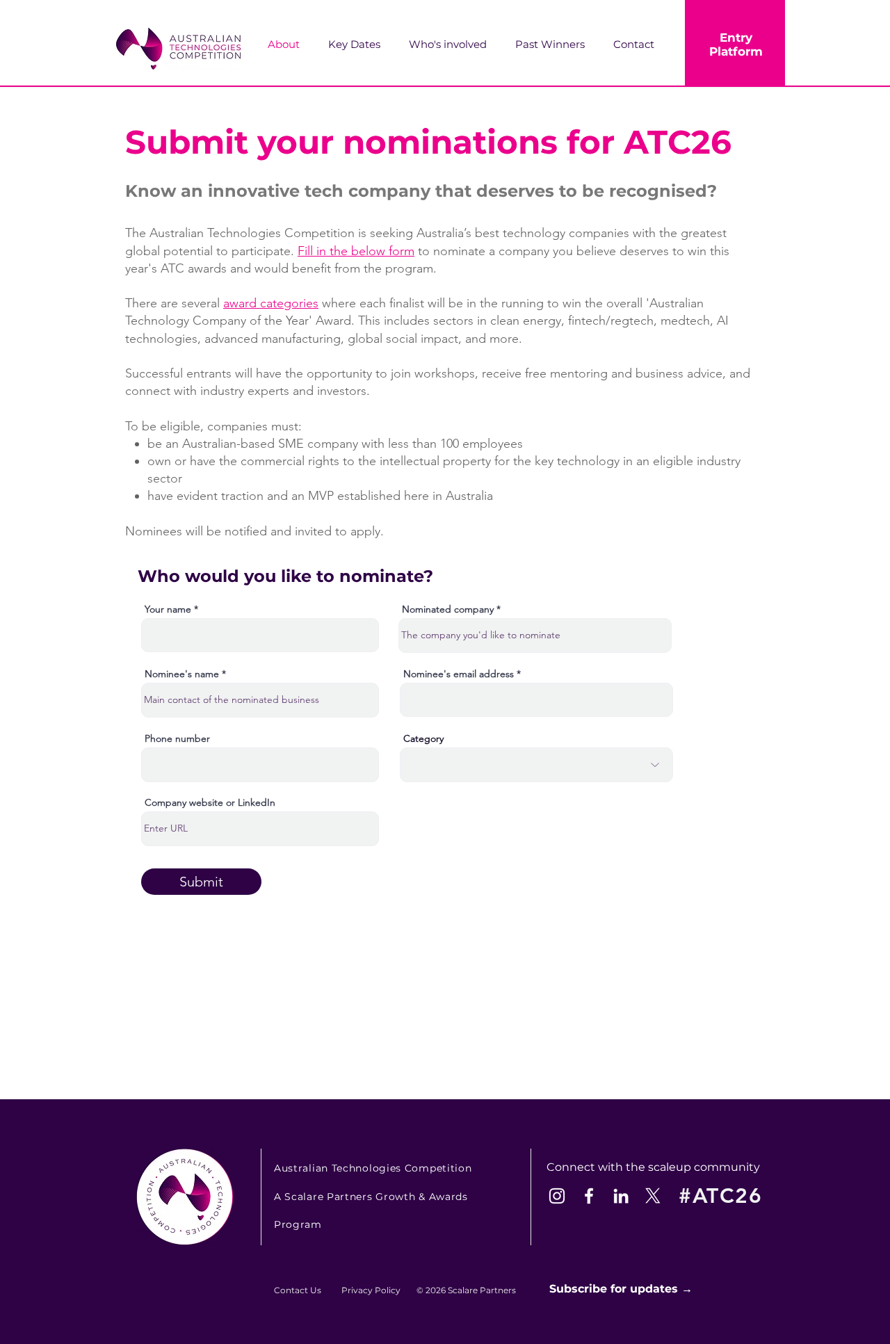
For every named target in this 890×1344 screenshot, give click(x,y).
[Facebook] (588, 1195)
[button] (455, 44)
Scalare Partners (482, 1290)
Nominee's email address (460, 674)
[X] (652, 1195)
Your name (168, 609)
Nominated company (448, 609)
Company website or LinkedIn (210, 802)
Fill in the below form (356, 251)
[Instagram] (557, 1195)
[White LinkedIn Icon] (620, 1195)
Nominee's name (182, 674)
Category (423, 738)
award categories (270, 303)
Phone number (177, 738)
